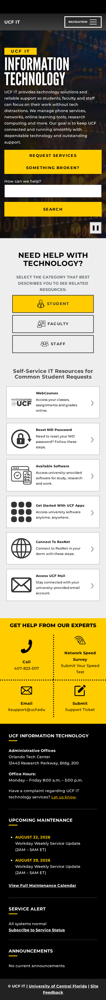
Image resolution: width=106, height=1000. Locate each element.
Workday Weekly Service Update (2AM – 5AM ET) (47, 843)
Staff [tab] (58, 343)
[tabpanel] (53, 449)
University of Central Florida (58, 986)
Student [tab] (58, 303)
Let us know (63, 797)
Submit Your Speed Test (80, 668)
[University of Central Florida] (41, 6)
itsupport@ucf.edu (26, 709)
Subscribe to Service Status (37, 930)
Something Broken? (53, 167)
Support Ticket (80, 709)
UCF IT (12, 22)
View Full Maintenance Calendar (42, 885)
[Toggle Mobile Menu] (100, 6)
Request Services (53, 155)
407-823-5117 (26, 668)
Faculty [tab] (58, 323)
